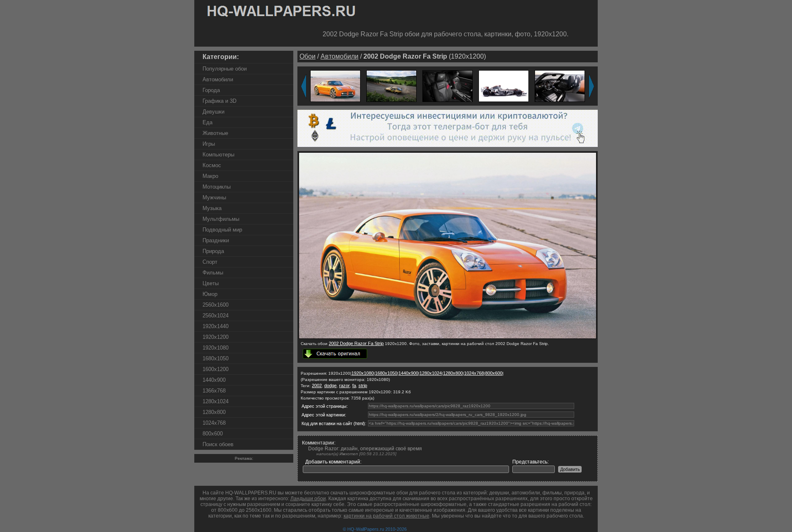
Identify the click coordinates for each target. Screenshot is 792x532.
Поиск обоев (218, 444)
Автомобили (218, 79)
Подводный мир (222, 230)
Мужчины (214, 197)
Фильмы (213, 273)
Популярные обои (225, 69)
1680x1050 (216, 358)
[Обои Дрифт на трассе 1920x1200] (391, 85)
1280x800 (214, 412)
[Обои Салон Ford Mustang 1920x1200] (448, 85)
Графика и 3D (219, 101)
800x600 (213, 433)
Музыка (212, 208)
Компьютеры (218, 154)
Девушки (213, 112)
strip (362, 385)
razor (344, 385)
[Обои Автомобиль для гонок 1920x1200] (504, 85)
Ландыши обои (308, 498)
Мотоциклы (217, 187)
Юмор (210, 294)
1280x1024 (216, 401)
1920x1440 (216, 326)
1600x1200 (216, 369)
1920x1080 (216, 348)
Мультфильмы (221, 219)
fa (354, 385)
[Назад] (303, 86)
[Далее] (591, 86)
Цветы (211, 283)
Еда (207, 122)
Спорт (210, 262)
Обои (307, 56)
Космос (212, 165)
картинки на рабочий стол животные (386, 516)
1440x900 (214, 380)
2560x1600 (216, 305)
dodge (330, 385)
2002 (317, 385)
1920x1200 (216, 337)
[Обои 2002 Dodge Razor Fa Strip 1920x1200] (335, 85)
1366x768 (214, 391)
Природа (213, 251)
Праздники (216, 240)
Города (211, 90)
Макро (210, 176)
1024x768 (214, 423)
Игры (209, 144)
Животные (215, 133)
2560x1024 (216, 315)
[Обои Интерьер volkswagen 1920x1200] (560, 85)
